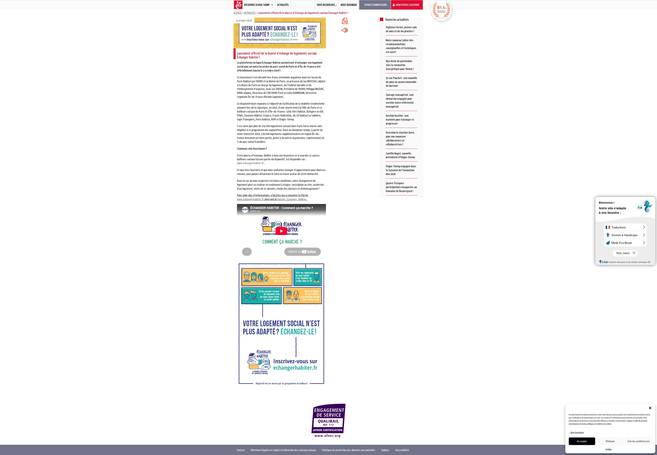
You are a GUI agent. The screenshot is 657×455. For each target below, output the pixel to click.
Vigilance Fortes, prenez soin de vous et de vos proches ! (401, 29)
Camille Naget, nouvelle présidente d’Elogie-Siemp (400, 155)
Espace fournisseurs (375, 4)
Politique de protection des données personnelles (348, 450)
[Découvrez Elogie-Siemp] (237, 5)
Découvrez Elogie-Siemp (256, 4)
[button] (650, 408)
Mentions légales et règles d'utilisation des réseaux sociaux (283, 450)
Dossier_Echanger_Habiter (291, 199)
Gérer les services (577, 432)
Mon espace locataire (407, 4)
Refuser (610, 441)
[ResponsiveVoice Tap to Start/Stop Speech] (345, 30)
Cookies (609, 449)
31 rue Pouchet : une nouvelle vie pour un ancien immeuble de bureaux (401, 82)
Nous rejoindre (349, 4)
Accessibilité (402, 450)
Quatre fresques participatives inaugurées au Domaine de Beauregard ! (401, 187)
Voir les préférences (638, 441)
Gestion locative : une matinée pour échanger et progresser (400, 119)
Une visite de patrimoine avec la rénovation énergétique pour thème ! (400, 65)
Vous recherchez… (327, 4)
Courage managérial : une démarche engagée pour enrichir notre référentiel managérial (400, 100)
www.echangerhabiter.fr (250, 163)
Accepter (582, 441)
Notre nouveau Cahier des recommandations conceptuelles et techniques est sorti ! (401, 46)
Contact (241, 450)
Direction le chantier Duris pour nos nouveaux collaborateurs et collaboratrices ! (400, 138)
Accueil (238, 13)
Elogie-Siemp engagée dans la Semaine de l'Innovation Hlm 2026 (401, 170)
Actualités (283, 4)
